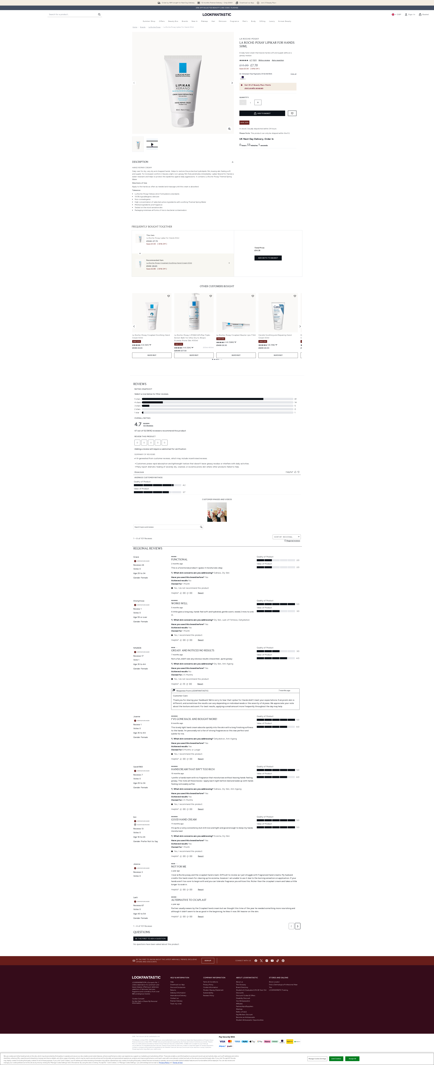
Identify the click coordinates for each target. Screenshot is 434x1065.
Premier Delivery (176, 1001)
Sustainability (208, 993)
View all (293, 74)
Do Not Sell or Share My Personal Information (144, 1002)
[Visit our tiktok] (277, 960)
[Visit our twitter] (261, 960)
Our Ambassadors (243, 1001)
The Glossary (241, 985)
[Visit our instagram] (266, 960)
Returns (173, 990)
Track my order (176, 1004)
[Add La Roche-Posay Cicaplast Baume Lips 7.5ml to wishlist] (253, 296)
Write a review (264, 60)
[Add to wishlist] (292, 113)
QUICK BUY (151, 355)
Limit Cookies (336, 1059)
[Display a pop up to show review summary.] (150, 345)
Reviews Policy (208, 996)
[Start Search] (99, 14)
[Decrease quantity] (242, 102)
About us (239, 982)
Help (172, 982)
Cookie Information (210, 987)
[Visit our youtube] (272, 960)
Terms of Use (178, 1063)
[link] (410, 14)
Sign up (208, 961)
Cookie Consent (138, 999)
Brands (142, 27)
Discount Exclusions (177, 987)
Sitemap (239, 1009)
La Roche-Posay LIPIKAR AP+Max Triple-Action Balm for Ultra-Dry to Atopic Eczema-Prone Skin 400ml (192, 338)
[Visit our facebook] (256, 960)
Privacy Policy (208, 985)
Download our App (177, 985)
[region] (217, 1059)
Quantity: (244, 97)
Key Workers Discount (244, 1015)
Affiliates (239, 1004)
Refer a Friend (241, 1012)
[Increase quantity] (257, 102)
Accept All (352, 1059)
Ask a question (278, 60)
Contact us (174, 998)
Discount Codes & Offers (245, 996)
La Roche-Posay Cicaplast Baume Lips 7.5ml (236, 335)
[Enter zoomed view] (229, 129)
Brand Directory (242, 987)
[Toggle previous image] (134, 83)
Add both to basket (268, 258)
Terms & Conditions (210, 982)
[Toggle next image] (232, 83)
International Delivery (178, 996)
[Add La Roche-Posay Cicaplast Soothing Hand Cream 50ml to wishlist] (168, 296)
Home (135, 27)
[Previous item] (134, 326)
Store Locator (274, 982)
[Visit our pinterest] (283, 960)
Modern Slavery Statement (213, 990)
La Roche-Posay (155, 27)
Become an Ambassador (245, 1017)
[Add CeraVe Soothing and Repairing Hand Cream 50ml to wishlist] (295, 296)
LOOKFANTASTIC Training (278, 990)
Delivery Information (178, 993)
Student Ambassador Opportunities (249, 1020)
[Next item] (300, 326)
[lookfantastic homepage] (217, 14)
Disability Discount (243, 998)
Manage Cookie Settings (317, 1059)
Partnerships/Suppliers (244, 1006)
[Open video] (152, 144)
